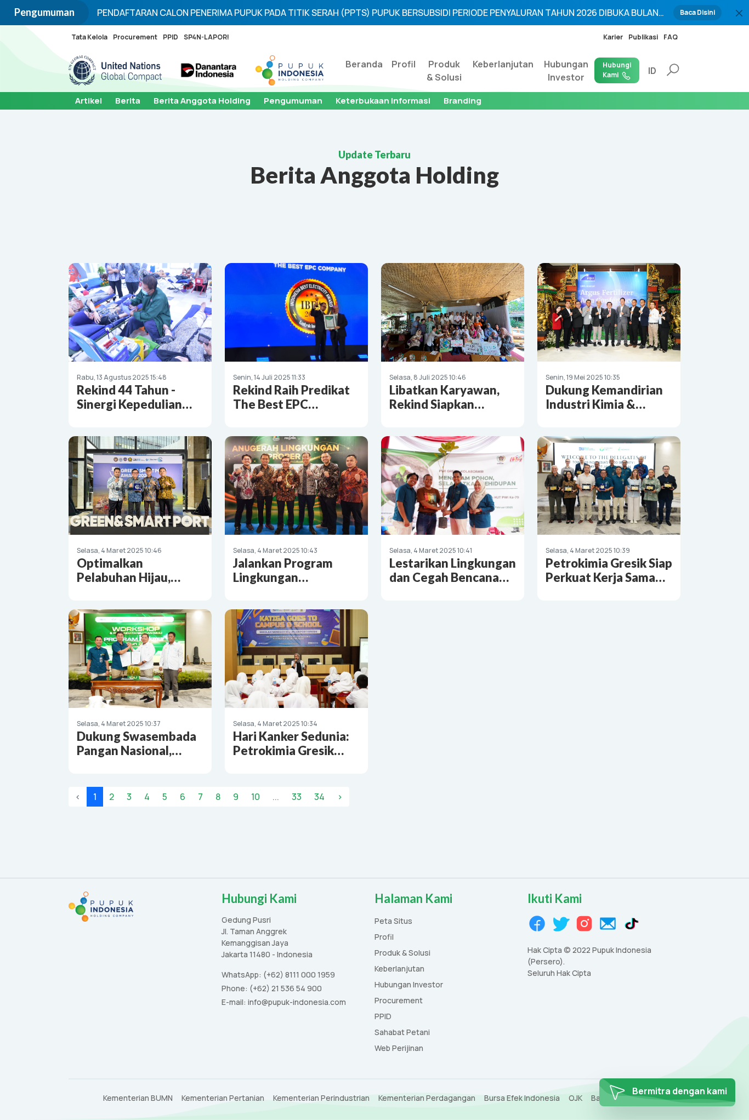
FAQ (670, 37)
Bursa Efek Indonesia (522, 1098)
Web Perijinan (398, 1048)
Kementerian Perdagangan (426, 1098)
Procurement (135, 37)
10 (255, 797)
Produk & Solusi (444, 70)
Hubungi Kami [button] (617, 69)
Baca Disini (697, 12)
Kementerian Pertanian (222, 1098)
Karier (613, 37)
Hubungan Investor (566, 70)
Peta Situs (393, 921)
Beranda (364, 64)
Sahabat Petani (402, 1032)
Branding (462, 100)
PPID (170, 37)
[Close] (739, 13)
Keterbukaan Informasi (383, 100)
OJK (575, 1098)
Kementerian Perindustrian (321, 1098)
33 (297, 797)
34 (319, 797)
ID (652, 71)
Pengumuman (293, 100)
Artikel (88, 100)
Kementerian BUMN (138, 1098)
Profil (403, 64)
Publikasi (643, 37)
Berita (127, 100)
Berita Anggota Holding (202, 100)
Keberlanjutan (503, 64)
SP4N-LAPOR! (206, 37)
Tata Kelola (89, 37)
